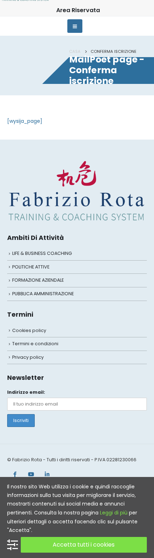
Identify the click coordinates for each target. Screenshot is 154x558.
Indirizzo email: (26, 392)
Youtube (31, 474)
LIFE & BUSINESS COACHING (42, 253)
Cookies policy (29, 330)
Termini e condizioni (35, 344)
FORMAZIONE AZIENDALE (38, 280)
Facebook (14, 474)
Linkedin (47, 474)
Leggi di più (113, 512)
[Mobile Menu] (75, 26)
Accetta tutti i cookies (84, 545)
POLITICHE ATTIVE (30, 267)
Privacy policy (28, 357)
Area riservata (78, 10)
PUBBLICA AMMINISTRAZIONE (43, 294)
